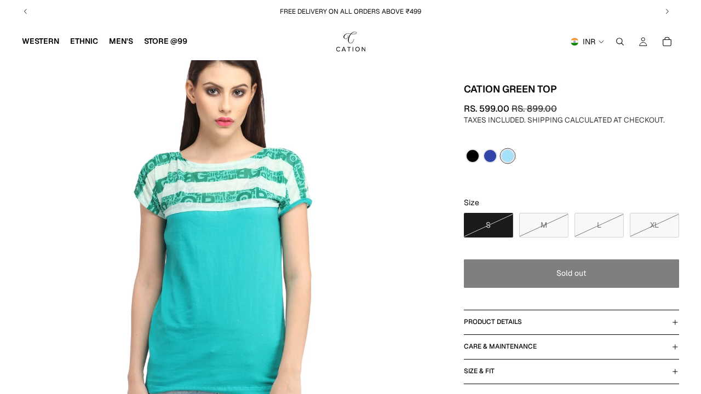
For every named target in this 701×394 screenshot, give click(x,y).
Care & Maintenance (500, 346)
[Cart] (667, 42)
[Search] (620, 42)
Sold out (571, 273)
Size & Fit (479, 371)
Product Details (493, 321)
